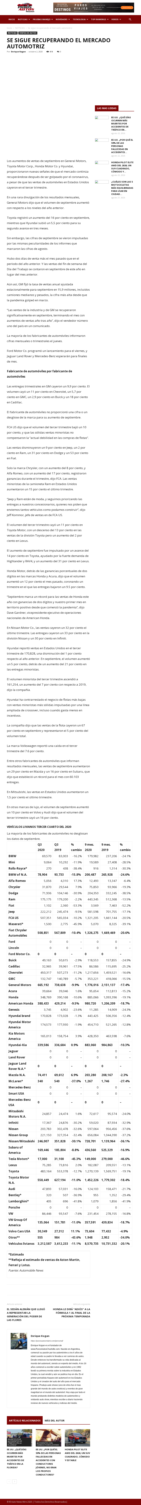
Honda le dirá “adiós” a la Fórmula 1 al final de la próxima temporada (71, 1312)
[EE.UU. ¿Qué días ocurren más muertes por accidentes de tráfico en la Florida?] (102, 120)
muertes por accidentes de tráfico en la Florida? (15, 1442)
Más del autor (54, 1420)
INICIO (11, 19)
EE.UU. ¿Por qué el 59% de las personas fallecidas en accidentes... (122, 146)
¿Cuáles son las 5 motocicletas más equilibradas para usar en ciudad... (122, 188)
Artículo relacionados (25, 1420)
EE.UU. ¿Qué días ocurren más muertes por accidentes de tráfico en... (121, 123)
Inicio (9, 28)
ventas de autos (27, 33)
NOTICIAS (23, 19)
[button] (130, 19)
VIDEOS (114, 19)
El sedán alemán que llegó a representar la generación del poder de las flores (26, 1314)
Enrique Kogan (18, 51)
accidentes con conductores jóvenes (48, 1444)
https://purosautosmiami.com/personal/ (47, 1341)
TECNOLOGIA (79, 19)
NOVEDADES (61, 19)
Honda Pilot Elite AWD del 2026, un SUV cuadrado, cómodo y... (122, 167)
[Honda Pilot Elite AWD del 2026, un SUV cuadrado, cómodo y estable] (77, 1437)
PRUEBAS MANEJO (41, 19)
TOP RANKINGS (98, 19)
